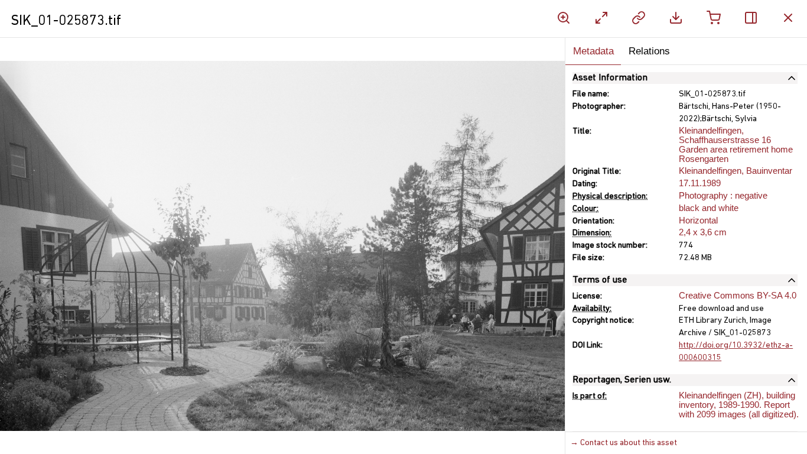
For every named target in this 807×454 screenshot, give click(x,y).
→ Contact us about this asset (623, 443)
